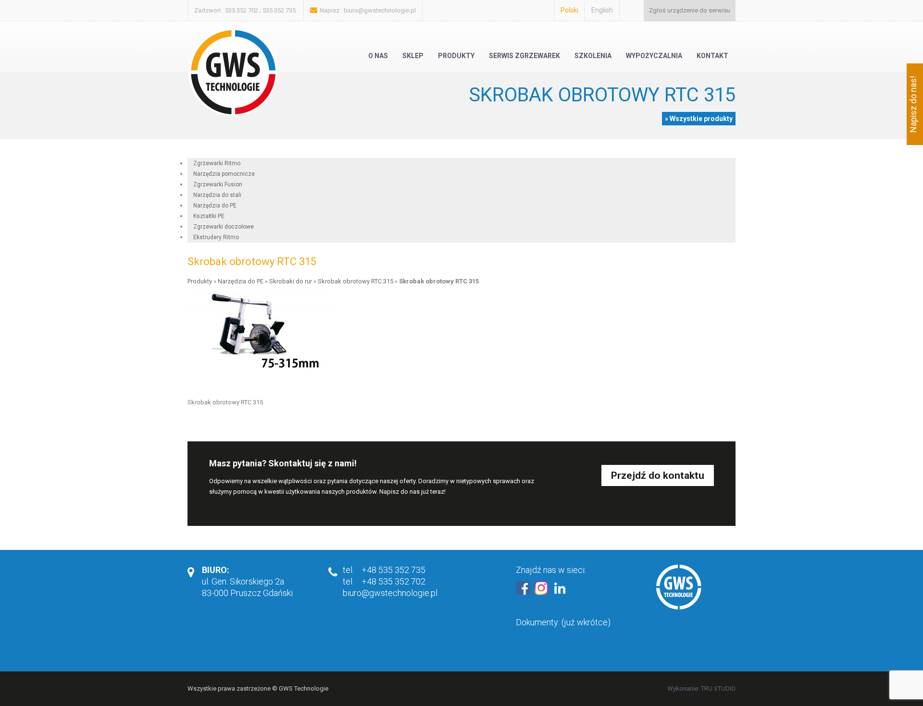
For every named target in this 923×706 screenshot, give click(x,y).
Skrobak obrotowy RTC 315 (355, 281)
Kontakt (712, 56)
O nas (378, 56)
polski (569, 10)
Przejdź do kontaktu (657, 475)
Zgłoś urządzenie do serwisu (689, 10)
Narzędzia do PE (240, 281)
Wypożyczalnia (654, 56)
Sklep (413, 56)
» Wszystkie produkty (699, 118)
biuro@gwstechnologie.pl (380, 10)
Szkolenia (592, 56)
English (602, 10)
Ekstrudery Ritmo (216, 237)
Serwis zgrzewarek (524, 56)
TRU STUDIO (718, 688)
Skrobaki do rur (290, 281)
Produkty (456, 56)
